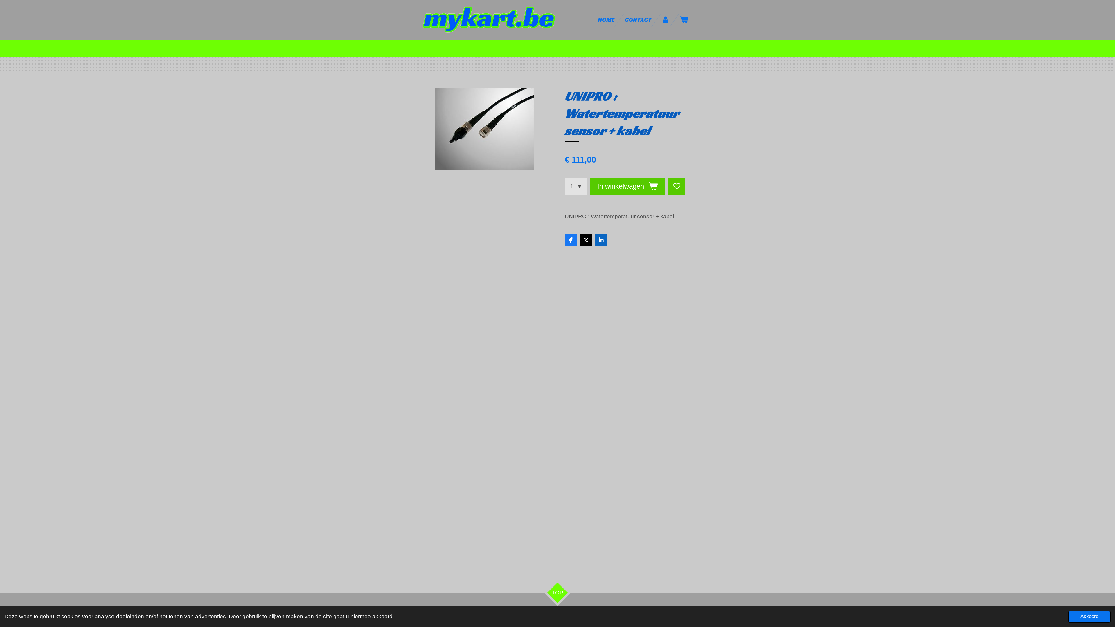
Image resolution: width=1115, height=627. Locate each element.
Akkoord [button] (1089, 616)
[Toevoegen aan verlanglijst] (676, 186)
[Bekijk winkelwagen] (684, 20)
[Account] (666, 20)
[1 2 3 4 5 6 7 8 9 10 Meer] (576, 186)
